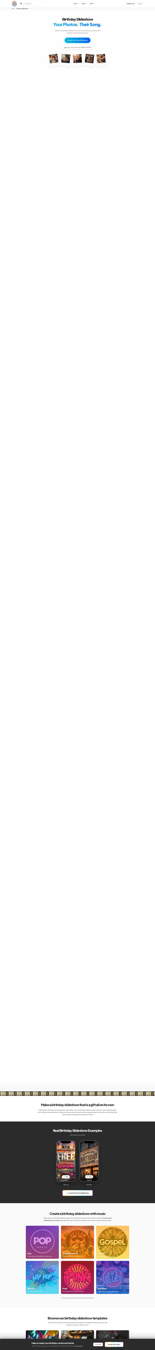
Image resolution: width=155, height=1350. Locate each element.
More (91, 3)
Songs (83, 3)
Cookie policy (78, 1346)
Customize (98, 1344)
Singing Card (130, 3)
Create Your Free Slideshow (77, 40)
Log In (140, 3)
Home (13, 8)
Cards (75, 3)
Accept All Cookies (114, 1344)
